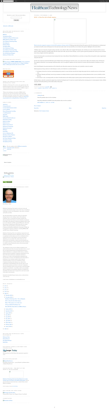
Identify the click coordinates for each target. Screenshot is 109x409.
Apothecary (5, 104)
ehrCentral (5, 114)
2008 (5, 328)
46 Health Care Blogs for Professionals (10, 38)
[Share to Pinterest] (40, 84)
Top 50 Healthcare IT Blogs (8, 48)
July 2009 (8, 314)
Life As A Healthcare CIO (8, 133)
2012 (5, 287)
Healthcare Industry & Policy (9, 175)
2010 (5, 291)
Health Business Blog (7, 119)
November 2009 (9, 297)
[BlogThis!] (36, 84)
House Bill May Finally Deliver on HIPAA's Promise (15, 306)
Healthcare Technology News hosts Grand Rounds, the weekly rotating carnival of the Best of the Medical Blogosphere (15, 379)
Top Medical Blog (6, 46)
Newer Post (36, 108)
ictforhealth (39, 95)
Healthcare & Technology (8, 126)
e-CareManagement (7, 112)
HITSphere (5, 129)
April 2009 (8, 320)
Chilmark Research (7, 106)
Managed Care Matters (7, 136)
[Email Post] (51, 86)
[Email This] (35, 84)
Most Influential (6, 43)
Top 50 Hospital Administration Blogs (10, 51)
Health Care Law (6, 123)
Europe (40, 88)
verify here (9, 149)
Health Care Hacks (6, 121)
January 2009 (8, 326)
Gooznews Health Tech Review (9, 118)
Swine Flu (54, 88)
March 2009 (8, 322)
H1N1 (50, 88)
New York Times (15, 386)
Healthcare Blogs (6, 44)
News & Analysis (7, 162)
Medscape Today (6, 337)
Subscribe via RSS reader (8, 26)
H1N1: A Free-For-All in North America (45, 17)
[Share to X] (37, 84)
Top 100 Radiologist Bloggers (9, 53)
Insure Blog (5, 131)
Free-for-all (45, 88)
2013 (5, 285)
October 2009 (8, 309)
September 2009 (9, 311)
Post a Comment (37, 105)
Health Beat (5, 342)
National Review (6, 338)
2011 (5, 289)
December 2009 (9, 295)
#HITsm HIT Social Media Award (9, 39)
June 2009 (8, 316)
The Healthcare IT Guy (7, 141)
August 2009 (8, 313)
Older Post (104, 108)
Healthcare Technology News (9, 173)
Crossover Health (6, 109)
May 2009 (8, 318)
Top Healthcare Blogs (7, 36)
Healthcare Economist (7, 128)
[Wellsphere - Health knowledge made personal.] (8, 176)
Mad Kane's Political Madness (9, 134)
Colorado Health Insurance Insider (10, 107)
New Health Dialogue (7, 340)
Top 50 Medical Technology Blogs (10, 41)
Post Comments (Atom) (44, 111)
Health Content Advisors (8, 124)
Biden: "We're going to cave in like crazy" (13, 302)
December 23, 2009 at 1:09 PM (45, 102)
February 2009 (9, 324)
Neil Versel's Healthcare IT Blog (9, 138)
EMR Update (5, 116)
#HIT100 (5, 34)
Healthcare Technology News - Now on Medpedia (15, 298)
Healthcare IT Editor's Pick (8, 55)
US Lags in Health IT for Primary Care (12, 304)
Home (70, 108)
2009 (5, 293)
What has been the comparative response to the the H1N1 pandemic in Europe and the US (52, 45)
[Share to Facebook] (39, 84)
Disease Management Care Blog (9, 111)
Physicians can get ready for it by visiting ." (16, 97)
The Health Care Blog (7, 140)
